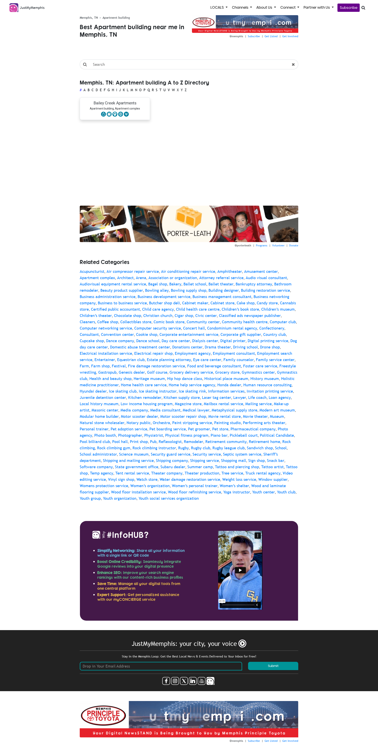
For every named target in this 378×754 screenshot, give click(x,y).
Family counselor (238, 359)
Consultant (89, 334)
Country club (274, 334)
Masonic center (105, 410)
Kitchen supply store (182, 397)
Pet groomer (199, 429)
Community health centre (245, 321)
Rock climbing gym (113, 447)
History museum (264, 378)
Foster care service (260, 366)
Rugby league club (228, 447)
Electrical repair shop (153, 353)
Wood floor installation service (138, 492)
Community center (203, 321)
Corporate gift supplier (240, 334)
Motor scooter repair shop (183, 416)
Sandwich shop (260, 447)
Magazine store (188, 403)
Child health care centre (198, 309)
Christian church (157, 315)
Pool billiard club (95, 441)
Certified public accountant (115, 309)
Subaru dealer (172, 466)
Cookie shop (146, 334)
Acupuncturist (92, 271)
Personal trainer (94, 429)
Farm (84, 366)
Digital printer (233, 340)
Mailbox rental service (223, 403)
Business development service (164, 296)
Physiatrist (153, 435)
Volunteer (278, 245)
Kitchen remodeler (144, 397)
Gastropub (107, 372)
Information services (226, 391)
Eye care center (207, 359)
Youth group (90, 498)
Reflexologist (170, 441)
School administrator (98, 454)
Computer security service (157, 328)
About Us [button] (264, 7)
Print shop (139, 441)
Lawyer (239, 397)
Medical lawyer (196, 410)
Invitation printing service (270, 391)
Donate (293, 245)
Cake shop (246, 303)
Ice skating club (123, 391)
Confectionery (271, 328)
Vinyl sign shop (121, 479)
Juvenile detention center (103, 397)
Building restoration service (265, 290)
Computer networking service (106, 328)
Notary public (139, 422)
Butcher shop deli (164, 303)
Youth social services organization (169, 498)
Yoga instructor (236, 492)
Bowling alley (157, 290)
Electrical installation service (106, 353)
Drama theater (218, 347)
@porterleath (243, 245)
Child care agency (158, 309)
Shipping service (204, 460)
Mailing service (258, 403)
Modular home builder (99, 416)
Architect (125, 277)
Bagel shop (157, 284)
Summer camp (200, 466)
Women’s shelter (234, 485)
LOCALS (217, 7)
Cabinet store (222, 303)
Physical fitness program (186, 435)
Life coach (257, 397)
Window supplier (273, 479)
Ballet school (194, 284)
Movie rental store (224, 416)
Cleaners (87, 321)
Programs (261, 245)
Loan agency (280, 397)
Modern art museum (277, 410)
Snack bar (275, 460)
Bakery (175, 284)
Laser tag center (216, 397)
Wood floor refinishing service (194, 492)
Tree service (232, 473)
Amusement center (261, 271)
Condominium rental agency (232, 328)
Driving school (245, 347)
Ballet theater (220, 284)
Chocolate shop (127, 315)
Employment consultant (234, 353)
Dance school (147, 340)
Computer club (283, 321)
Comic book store (169, 321)
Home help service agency (192, 384)
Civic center (206, 315)
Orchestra (161, 422)
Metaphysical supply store (234, 410)
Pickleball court (244, 435)
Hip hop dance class (184, 378)
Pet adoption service (129, 429)
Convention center (117, 334)
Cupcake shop (92, 340)
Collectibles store (135, 321)
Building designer (223, 290)
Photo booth (105, 435)
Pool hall (120, 441)
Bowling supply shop (188, 290)
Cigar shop (184, 315)
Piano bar (219, 435)
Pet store (220, 429)
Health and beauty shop (110, 378)
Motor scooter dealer (139, 416)
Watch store (147, 479)
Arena (141, 277)
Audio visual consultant (266, 277)
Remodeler (193, 441)
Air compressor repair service (133, 271)
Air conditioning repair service (188, 271)
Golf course (157, 372)
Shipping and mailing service (128, 460)
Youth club (286, 492)
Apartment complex (97, 277)
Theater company (167, 473)
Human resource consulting (267, 384)
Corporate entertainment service (188, 334)
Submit (273, 666)
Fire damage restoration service (156, 366)
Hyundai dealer (93, 391)
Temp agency (101, 473)
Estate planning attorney (169, 359)
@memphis (236, 36)
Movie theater (255, 416)
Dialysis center (205, 340)
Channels (240, 7)
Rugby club (200, 447)
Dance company (120, 340)
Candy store (267, 303)
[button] (126, 114)
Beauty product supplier (121, 290)
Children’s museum (278, 309)
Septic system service (242, 454)
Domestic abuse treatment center (140, 347)
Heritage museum (149, 378)
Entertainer (104, 359)
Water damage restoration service (190, 479)
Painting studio (227, 422)
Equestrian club (131, 359)
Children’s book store (240, 309)
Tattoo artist (272, 466)
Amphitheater (229, 271)
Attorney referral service (221, 277)
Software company (96, 466)
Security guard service (170, 454)
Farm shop (100, 366)
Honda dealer (229, 384)
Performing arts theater (264, 422)
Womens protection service (104, 485)
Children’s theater (96, 315)
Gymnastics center (258, 372)
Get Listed (271, 36)
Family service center (275, 359)
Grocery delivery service (191, 372)
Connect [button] (288, 7)
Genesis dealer (132, 372)
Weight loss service (239, 479)
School (281, 447)
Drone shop (270, 347)
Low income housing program (147, 403)
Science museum (134, 454)
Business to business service (122, 303)
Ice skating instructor (158, 391)
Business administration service (107, 296)
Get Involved (290, 36)
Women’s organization (150, 485)
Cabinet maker (195, 303)
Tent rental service (132, 473)
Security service (207, 454)
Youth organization (119, 498)
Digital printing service (268, 340)
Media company (134, 410)
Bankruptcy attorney (254, 284)
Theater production (202, 473)
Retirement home (264, 441)
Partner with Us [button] (317, 7)
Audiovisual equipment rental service (113, 284)
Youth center (263, 492)
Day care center (176, 340)
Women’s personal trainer (195, 485)
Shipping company (172, 460)
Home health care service (144, 384)
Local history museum (99, 403)
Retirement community (226, 441)
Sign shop (256, 460)
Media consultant (165, 410)
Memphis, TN (89, 17)
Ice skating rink (192, 391)
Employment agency (193, 353)
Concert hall (194, 328)
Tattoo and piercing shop (237, 466)
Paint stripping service (192, 422)
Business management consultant (222, 296)
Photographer (130, 435)
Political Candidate (277, 435)
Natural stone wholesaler (102, 422)
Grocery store (227, 372)
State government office (136, 466)
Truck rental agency (263, 473)
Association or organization (172, 277)
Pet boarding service (167, 429)
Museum (277, 416)
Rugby (183, 447)
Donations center (187, 347)
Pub (153, 441)
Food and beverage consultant (214, 366)
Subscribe (348, 7)
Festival (119, 366)
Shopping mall (233, 460)
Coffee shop (107, 321)
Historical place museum (226, 378)
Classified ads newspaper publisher (250, 315)
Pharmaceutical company (253, 429)
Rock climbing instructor (154, 447)
